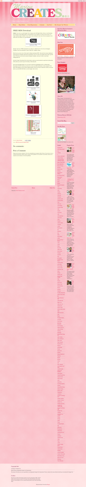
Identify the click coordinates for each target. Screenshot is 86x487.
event (58, 242)
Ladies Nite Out (60, 300)
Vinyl (58, 441)
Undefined (59, 435)
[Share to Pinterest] (30, 140)
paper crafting (59, 337)
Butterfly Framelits (60, 185)
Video (58, 439)
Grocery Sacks (60, 267)
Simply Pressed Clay (61, 375)
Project (58, 349)
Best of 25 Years (60, 165)
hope (58, 279)
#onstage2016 (59, 147)
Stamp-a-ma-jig (60, 388)
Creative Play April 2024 (73, 193)
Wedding (59, 450)
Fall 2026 (59, 247)
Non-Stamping (60, 325)
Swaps (58, 422)
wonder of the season (61, 454)
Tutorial (58, 434)
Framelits (59, 254)
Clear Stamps (59, 205)
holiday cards (59, 274)
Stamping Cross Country (60, 415)
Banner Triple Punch (61, 162)
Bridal (58, 179)
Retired (58, 357)
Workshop (59, 459)
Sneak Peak (59, 382)
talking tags (59, 427)
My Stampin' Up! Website (61, 25)
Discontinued (59, 227)
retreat (58, 361)
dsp (58, 233)
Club (58, 209)
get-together (59, 258)
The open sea (59, 429)
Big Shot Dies (59, 169)
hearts (58, 271)
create (58, 219)
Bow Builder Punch (60, 175)
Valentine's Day (60, 437)
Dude (58, 234)
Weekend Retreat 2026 (61, 117)
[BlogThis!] (26, 140)
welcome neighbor (60, 452)
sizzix (58, 380)
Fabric (58, 246)
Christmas (59, 197)
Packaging (59, 332)
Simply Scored (60, 376)
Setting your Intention (59, 371)
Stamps (58, 417)
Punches (58, 352)
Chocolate (59, 195)
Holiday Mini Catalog (59, 277)
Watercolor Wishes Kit (73, 206)
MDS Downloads (19, 142)
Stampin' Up (59, 401)
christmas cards (60, 198)
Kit (58, 296)
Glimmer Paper (60, 262)
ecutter (58, 238)
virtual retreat (59, 448)
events (58, 244)
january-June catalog (61, 294)
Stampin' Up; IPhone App (61, 408)
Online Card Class (60, 327)
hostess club (59, 282)
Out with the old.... (73, 282)
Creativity (59, 224)
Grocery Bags (59, 266)
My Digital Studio (25, 142)
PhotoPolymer (60, 343)
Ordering (59, 330)
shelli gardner (59, 373)
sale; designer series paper (60, 367)
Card (58, 186)
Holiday (58, 272)
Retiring (58, 359)
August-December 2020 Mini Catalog (60, 160)
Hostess (58, 280)
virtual (58, 442)
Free (58, 256)
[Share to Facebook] (29, 140)
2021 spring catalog (60, 149)
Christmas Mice (60, 200)
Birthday (59, 170)
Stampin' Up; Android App (59, 406)
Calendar (42, 25)
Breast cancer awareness (59, 178)
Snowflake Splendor (61, 383)
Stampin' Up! (59, 410)
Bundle (58, 183)
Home (14, 25)
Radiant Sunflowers (60, 354)
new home (59, 319)
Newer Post (14, 188)
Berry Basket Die (60, 164)
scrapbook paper (60, 368)
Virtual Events (60, 447)
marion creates (60, 307)
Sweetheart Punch (60, 423)
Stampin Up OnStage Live (61, 396)
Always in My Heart (61, 156)
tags (58, 425)
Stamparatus (59, 392)
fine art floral (59, 251)
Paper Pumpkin (60, 342)
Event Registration (32, 25)
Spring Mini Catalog (61, 387)
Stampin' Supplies (60, 398)
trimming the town (60, 432)
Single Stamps (60, 378)
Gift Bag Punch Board (60, 260)
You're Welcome (60, 460)
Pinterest (59, 345)
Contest (58, 210)
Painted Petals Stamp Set (61, 335)
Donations (59, 231)
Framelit (59, 252)
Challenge (59, 193)
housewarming (60, 285)
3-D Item (59, 152)
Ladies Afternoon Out (60, 298)
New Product (59, 321)
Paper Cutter (59, 340)
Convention (59, 212)
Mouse (58, 316)
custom (58, 226)
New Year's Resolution (59, 323)
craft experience (60, 215)
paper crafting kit (60, 338)
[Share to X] (28, 140)
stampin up (59, 393)
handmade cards (60, 269)
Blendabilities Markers (59, 173)
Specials (58, 385)
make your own (60, 304)
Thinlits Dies (59, 430)
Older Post (52, 188)
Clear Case (59, 203)
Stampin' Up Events (60, 403)
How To (58, 287)
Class (58, 202)
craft (58, 214)
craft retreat (59, 217)
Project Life (59, 350)
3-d (58, 151)
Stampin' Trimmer (60, 400)
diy (58, 229)
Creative (58, 221)
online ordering (60, 329)
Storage (58, 418)
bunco (58, 181)
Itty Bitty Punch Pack (61, 292)
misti (58, 314)
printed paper (59, 347)
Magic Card (59, 302)
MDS (58, 310)
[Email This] (25, 140)
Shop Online (22, 25)
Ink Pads (59, 289)
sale (58, 362)
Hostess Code (59, 284)
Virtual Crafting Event (60, 445)
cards (58, 190)
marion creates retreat (61, 309)
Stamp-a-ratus (59, 390)
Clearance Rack (60, 207)
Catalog (58, 191)
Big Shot (59, 167)
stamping (59, 412)
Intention (59, 291)
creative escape (60, 222)
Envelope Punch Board (60, 240)
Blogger (48, 484)
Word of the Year (60, 457)
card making (59, 188)
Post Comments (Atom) (20, 190)
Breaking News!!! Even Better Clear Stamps (70, 180)
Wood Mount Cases (60, 455)
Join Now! (49, 25)
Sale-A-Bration (60, 364)
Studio (58, 420)
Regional (59, 355)
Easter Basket (59, 236)
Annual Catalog (60, 157)
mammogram (59, 305)
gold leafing (59, 264)
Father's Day (59, 249)
